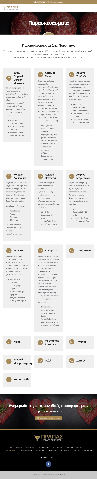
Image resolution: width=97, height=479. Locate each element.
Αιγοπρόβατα (80, 447)
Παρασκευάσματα (10, 450)
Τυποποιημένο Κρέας (25, 450)
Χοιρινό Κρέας (30, 447)
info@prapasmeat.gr (56, 2)
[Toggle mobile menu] (93, 7)
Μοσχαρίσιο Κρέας (43, 447)
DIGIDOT (62, 474)
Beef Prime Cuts (57, 447)
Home (11, 447)
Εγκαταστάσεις (52, 450)
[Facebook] (48, 464)
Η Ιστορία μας (40, 450)
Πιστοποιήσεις (64, 450)
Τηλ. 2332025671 (40, 2)
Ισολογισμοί (76, 450)
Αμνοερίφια (69, 447)
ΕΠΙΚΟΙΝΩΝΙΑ (88, 450)
